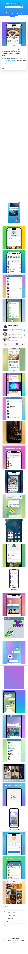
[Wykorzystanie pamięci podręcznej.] (14, 795)
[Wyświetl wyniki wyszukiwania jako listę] (14, 213)
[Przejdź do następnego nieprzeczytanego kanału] (14, 360)
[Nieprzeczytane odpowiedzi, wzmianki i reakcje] (14, 287)
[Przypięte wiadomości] (14, 819)
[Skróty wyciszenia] (14, 409)
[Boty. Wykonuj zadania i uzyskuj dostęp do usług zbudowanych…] (14, 726)
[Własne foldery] (14, 917)
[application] (14, 34)
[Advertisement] (14, 135)
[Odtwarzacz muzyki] (14, 311)
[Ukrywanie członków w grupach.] (14, 384)
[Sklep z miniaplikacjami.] (14, 262)
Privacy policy (14, 942)
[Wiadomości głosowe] (14, 653)
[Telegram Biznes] (14, 678)
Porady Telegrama (10, 3)
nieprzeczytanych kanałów (9, 60)
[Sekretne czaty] (14, 555)
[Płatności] (14, 702)
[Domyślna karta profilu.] (14, 238)
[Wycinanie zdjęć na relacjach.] (14, 433)
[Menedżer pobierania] (14, 458)
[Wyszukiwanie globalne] (14, 751)
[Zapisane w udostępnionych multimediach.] (14, 482)
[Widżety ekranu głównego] (14, 531)
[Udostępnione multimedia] (14, 893)
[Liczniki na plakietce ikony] (14, 335)
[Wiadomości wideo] (14, 629)
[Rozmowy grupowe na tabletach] (14, 773)
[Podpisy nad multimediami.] (14, 604)
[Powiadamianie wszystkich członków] (14, 507)
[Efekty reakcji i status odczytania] (14, 868)
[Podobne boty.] (14, 844)
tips (8, 68)
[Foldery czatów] (14, 580)
